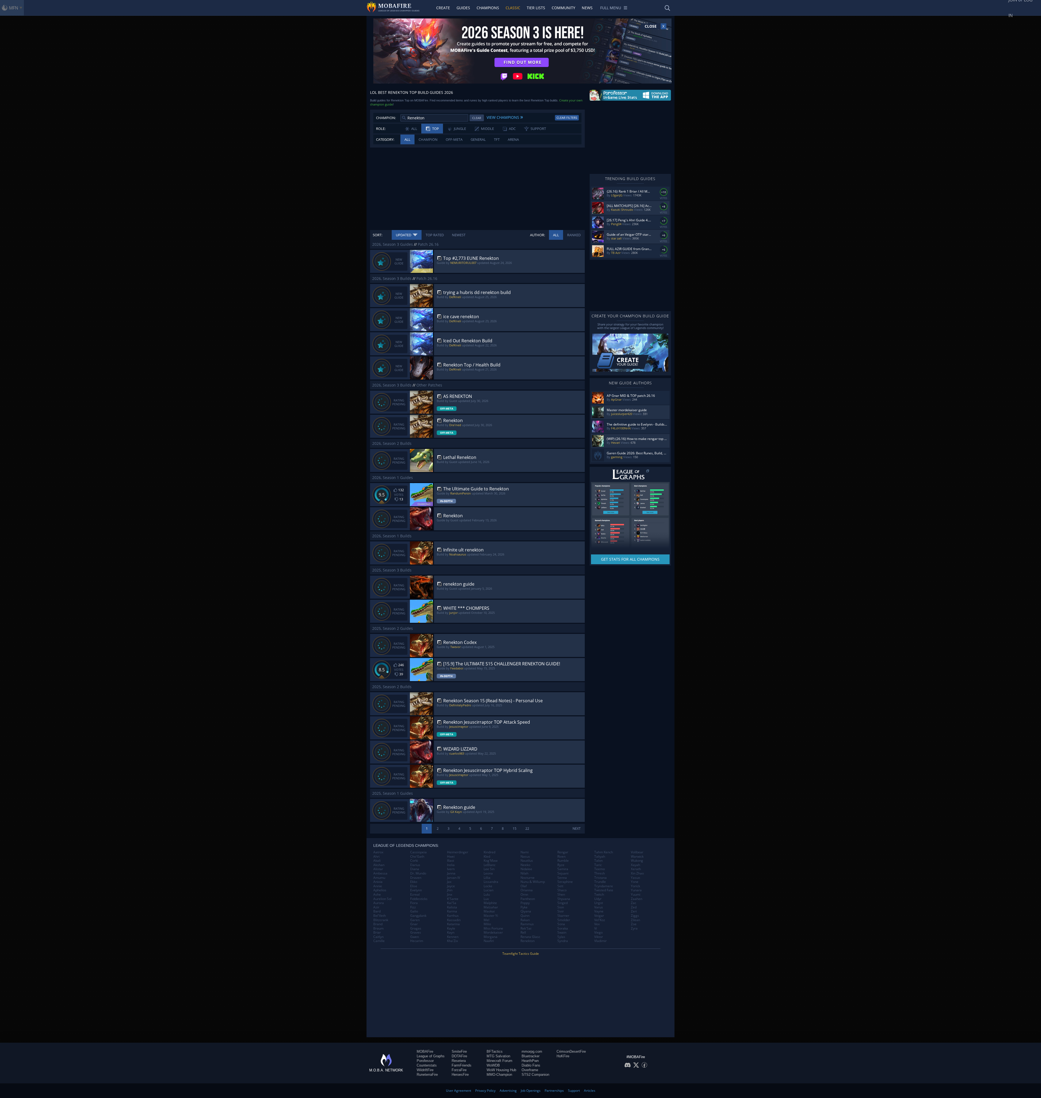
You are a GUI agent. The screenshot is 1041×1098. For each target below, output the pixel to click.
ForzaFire (459, 1070)
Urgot (598, 903)
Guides (463, 7)
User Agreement (458, 1090)
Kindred (489, 852)
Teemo (599, 869)
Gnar (414, 924)
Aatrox (378, 852)
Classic (513, 7)
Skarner (563, 916)
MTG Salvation (498, 1056)
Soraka (562, 928)
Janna (451, 873)
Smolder (563, 920)
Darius (415, 865)
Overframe (530, 1070)
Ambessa (380, 873)
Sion (560, 907)
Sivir (560, 911)
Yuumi (635, 894)
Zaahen (636, 899)
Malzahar (491, 907)
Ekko (413, 882)
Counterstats (427, 1065)
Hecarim (416, 941)
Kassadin (454, 920)
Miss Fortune (493, 928)
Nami (524, 852)
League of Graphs (431, 1056)
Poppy (525, 903)
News (587, 7)
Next (577, 828)
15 (514, 828)
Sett (560, 886)
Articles (589, 1090)
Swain (561, 932)
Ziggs (635, 916)
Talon (598, 860)
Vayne (598, 911)
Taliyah (599, 856)
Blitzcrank (380, 920)
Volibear (637, 852)
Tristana (600, 878)
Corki (414, 860)
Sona (561, 924)
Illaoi (450, 860)
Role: (380, 128)
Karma (452, 911)
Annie (377, 886)
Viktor (598, 937)
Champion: (386, 117)
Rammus (527, 924)
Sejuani (562, 873)
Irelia (451, 865)
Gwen (414, 937)
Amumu (379, 878)
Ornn (524, 894)
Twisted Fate (603, 890)
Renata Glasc (530, 937)
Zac (633, 903)
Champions (488, 7)
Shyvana (563, 899)
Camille (379, 941)
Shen (561, 894)
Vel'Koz (599, 920)
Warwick (637, 856)
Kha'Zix (452, 941)
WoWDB (493, 1065)
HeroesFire (460, 1075)
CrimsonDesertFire (571, 1051)
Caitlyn (378, 937)
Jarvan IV (453, 878)
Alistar (378, 869)
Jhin (449, 890)
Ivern (451, 869)
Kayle (451, 928)
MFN (13, 8)
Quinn (524, 916)
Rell (523, 932)
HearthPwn (530, 1061)
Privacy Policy (485, 1090)
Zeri (634, 911)
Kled (487, 856)
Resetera (459, 1061)
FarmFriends (461, 1065)
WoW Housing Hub (501, 1070)
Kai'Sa (451, 903)
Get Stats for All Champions (630, 559)
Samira (562, 869)
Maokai (489, 911)
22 (527, 828)
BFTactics (495, 1051)
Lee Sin (489, 869)
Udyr (598, 899)
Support (574, 1090)
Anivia (378, 882)
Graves (415, 932)
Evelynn (416, 890)
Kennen (452, 937)
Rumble (563, 860)
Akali (377, 860)
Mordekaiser (493, 932)
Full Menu (610, 7)
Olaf (523, 886)
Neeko (525, 865)
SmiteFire (459, 1051)
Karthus (453, 916)
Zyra (634, 928)
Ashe (377, 894)
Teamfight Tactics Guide (520, 953)
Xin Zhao (637, 873)
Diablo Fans (531, 1065)
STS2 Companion (535, 1075)
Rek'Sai (525, 928)
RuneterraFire (427, 1075)
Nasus (525, 856)
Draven (415, 878)
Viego (598, 932)
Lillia (487, 878)
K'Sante (452, 899)
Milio (487, 924)
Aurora (378, 903)
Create (443, 7)
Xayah (635, 865)
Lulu (487, 894)
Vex (597, 924)
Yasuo (635, 878)
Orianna (526, 890)
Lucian (488, 890)
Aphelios (379, 890)
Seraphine (565, 882)
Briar (377, 932)
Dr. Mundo (418, 873)
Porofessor (425, 1061)
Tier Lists (536, 7)
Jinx (449, 894)
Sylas (561, 937)
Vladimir (600, 941)
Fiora (414, 903)
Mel (486, 920)
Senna (562, 878)
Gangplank (418, 916)
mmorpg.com (532, 1051)
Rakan (525, 920)
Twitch (599, 894)
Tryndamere (603, 886)
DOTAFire (459, 1056)
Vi (595, 928)
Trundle (600, 882)
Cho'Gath (417, 856)
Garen (415, 920)
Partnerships (554, 1090)
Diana (414, 869)
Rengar (562, 852)
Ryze (560, 865)
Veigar (599, 916)
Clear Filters (567, 118)
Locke (488, 886)
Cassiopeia (418, 852)
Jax (449, 882)
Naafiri (489, 941)
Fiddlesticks (419, 899)
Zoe (634, 924)
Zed (634, 907)
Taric (598, 865)
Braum (378, 928)
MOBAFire (425, 1051)
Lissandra (491, 882)
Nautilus (526, 860)
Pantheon (527, 899)
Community (563, 7)
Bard (377, 911)
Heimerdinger (457, 852)
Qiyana (525, 911)
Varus (598, 907)
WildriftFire (425, 1070)
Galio (414, 911)
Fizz (413, 907)
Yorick (635, 886)
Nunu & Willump (532, 882)
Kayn (450, 932)
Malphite (490, 903)
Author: (537, 234)
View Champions (505, 116)
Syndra (562, 941)
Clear (476, 118)
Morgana (490, 937)
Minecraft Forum (499, 1061)
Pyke (524, 907)
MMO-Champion (499, 1075)
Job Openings (531, 1090)
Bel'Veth (379, 916)
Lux (486, 899)
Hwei (451, 856)
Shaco (562, 890)
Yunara (636, 890)
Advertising (508, 1090)
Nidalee (526, 869)
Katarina (453, 924)
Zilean (635, 920)
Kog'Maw (490, 860)
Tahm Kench (603, 852)
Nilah (524, 873)
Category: (385, 139)
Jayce (451, 886)
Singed (562, 903)
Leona (488, 873)
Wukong (637, 860)
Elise (413, 886)
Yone (634, 882)
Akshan (378, 865)
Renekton (527, 941)
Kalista (452, 907)
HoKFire (563, 1056)
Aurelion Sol (382, 899)
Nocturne (527, 878)
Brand (378, 924)
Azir (376, 907)
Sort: (377, 234)
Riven (561, 856)
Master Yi (491, 916)
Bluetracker (530, 1056)
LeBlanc (490, 865)
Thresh (599, 873)
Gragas (415, 928)
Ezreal (415, 894)
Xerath (636, 869)
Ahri (376, 856)
